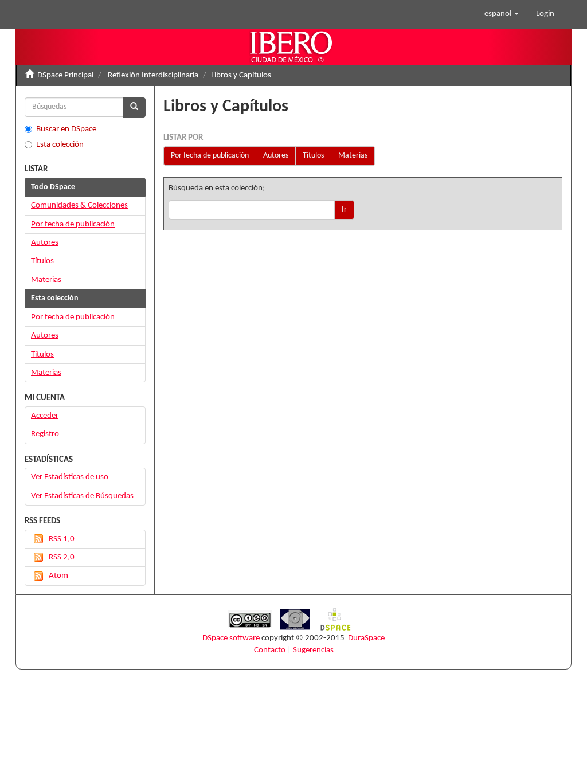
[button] (501, 14)
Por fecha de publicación (210, 155)
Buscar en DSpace (66, 129)
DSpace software (231, 638)
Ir (344, 209)
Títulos (313, 155)
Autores (275, 155)
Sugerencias (313, 650)
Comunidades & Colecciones (79, 205)
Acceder (44, 416)
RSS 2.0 (62, 557)
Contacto (269, 650)
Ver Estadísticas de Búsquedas (82, 496)
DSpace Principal (65, 75)
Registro (45, 434)
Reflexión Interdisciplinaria (153, 75)
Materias (352, 155)
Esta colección (60, 144)
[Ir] (134, 107)
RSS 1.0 (62, 539)
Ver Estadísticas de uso (69, 477)
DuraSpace (366, 638)
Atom (58, 575)
